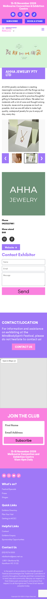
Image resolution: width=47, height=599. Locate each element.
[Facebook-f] (11, 239)
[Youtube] (27, 14)
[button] (43, 29)
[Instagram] (20, 14)
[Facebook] (13, 14)
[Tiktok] (34, 14)
